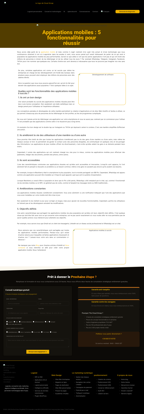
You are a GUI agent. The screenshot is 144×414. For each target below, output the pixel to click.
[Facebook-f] (5, 401)
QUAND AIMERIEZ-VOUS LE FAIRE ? (15, 328)
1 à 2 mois (46, 332)
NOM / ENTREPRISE (11, 299)
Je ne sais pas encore (15, 324)
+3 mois (54, 332)
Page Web (41, 308)
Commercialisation (26, 322)
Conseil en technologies (53, 11)
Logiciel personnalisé (34, 11)
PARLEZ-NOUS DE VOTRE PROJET (15, 336)
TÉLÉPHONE (9, 308)
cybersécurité (72, 11)
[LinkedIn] (5, 396)
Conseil (53, 322)
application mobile (48, 52)
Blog (37, 245)
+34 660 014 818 (108, 339)
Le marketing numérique (82, 373)
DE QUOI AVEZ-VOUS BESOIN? (14, 318)
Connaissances (84, 11)
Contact (95, 11)
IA (64, 11)
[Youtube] (20, 396)
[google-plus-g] (13, 401)
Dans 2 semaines (25, 332)
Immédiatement (13, 332)
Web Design (56, 375)
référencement (39, 322)
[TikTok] (20, 401)
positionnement (100, 375)
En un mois (36, 332)
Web (16, 322)
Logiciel (10, 322)
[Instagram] (13, 396)
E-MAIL (40, 299)
